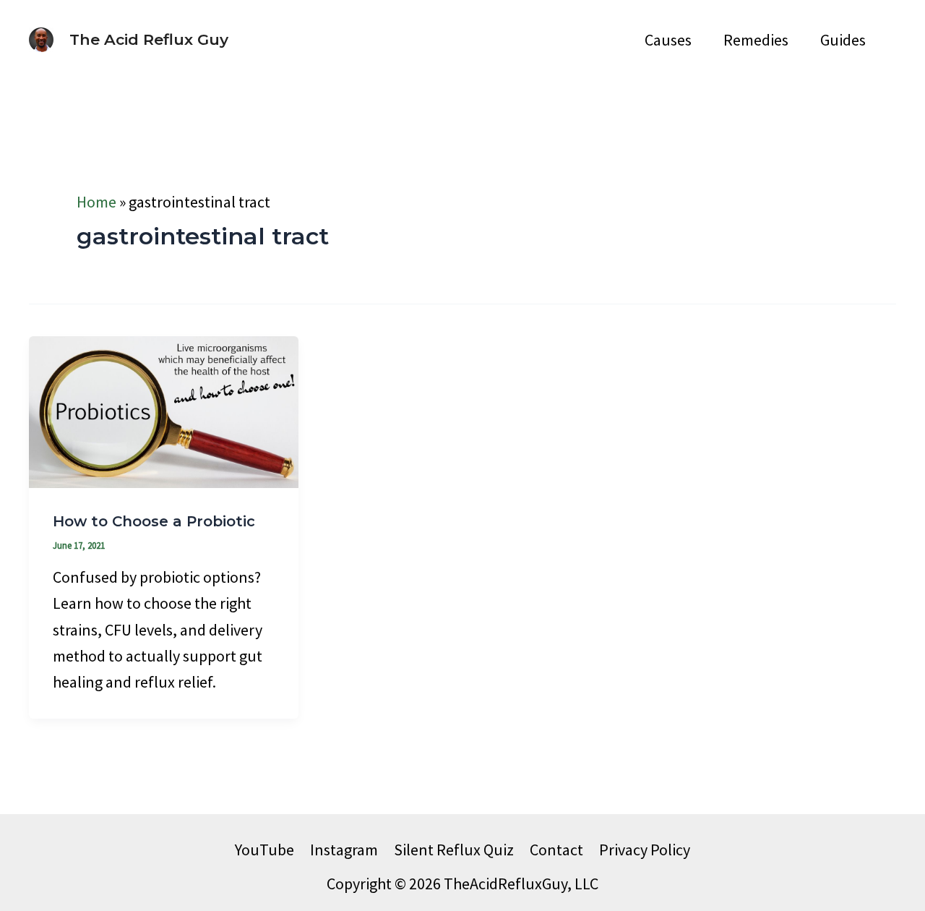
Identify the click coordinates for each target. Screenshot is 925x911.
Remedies (755, 40)
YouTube (264, 849)
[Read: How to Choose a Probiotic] (163, 410)
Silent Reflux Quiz (454, 849)
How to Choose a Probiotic (154, 521)
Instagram (344, 849)
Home (96, 202)
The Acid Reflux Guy (148, 39)
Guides (843, 40)
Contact (556, 849)
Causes (668, 40)
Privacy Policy (644, 849)
